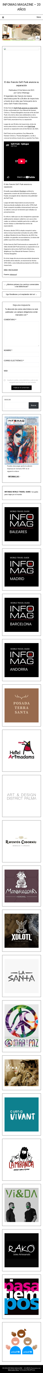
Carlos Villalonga (23, 93)
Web (5, 371)
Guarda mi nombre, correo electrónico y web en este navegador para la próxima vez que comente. (22, 381)
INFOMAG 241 (13, 477)
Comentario (10, 320)
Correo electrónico (14, 361)
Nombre (8, 350)
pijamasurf (13, 274)
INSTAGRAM (13, 270)
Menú (39, 17)
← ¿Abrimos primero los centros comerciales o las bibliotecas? (21, 285)
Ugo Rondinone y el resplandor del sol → (21, 294)
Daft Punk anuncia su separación (26, 108)
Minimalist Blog (13, 1370)
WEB (6, 270)
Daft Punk (31, 126)
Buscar (8, 400)
